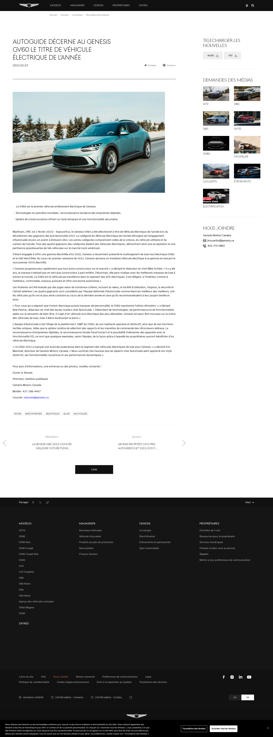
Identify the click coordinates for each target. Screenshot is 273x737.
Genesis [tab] (98, 5)
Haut (248, 502)
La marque (77, 15)
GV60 (22, 560)
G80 (21, 578)
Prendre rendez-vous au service (217, 548)
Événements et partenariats (155, 542)
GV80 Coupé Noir (29, 554)
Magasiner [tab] (77, 5)
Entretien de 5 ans (210, 530)
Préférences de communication (120, 677)
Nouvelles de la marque (97, 15)
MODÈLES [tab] (55, 5)
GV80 (22, 536)
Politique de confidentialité (34, 682)
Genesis (64, 15)
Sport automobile (149, 548)
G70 (21, 566)
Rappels (204, 554)
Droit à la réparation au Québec (114, 682)
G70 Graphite (26, 572)
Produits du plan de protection (96, 542)
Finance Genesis (88, 554)
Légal (148, 677)
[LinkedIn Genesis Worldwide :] (240, 677)
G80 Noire (24, 584)
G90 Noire (24, 596)
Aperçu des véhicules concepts (36, 601)
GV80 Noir (25, 542)
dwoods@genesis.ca (36, 397)
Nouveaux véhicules (90, 530)
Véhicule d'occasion (90, 536)
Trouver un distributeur (247, 5)
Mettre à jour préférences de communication (225, 560)
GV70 (22, 530)
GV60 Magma (26, 607)
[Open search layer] (252, 5)
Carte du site (26, 677)
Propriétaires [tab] (121, 5)
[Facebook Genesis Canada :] (223, 677)
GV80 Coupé (26, 548)
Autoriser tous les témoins (224, 729)
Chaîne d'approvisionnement (73, 682)
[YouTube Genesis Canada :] (249, 677)
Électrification (147, 536)
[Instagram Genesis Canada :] (232, 677)
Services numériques (211, 542)
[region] (136, 728)
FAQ (43, 677)
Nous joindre (86, 548)
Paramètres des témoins (194, 729)
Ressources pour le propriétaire (217, 536)
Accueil (53, 15)
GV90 (22, 613)
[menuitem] (150, 65)
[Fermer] (267, 728)
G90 (21, 590)
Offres (143, 5)
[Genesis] (29, 5)
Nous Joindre (60, 677)
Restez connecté (85, 677)
